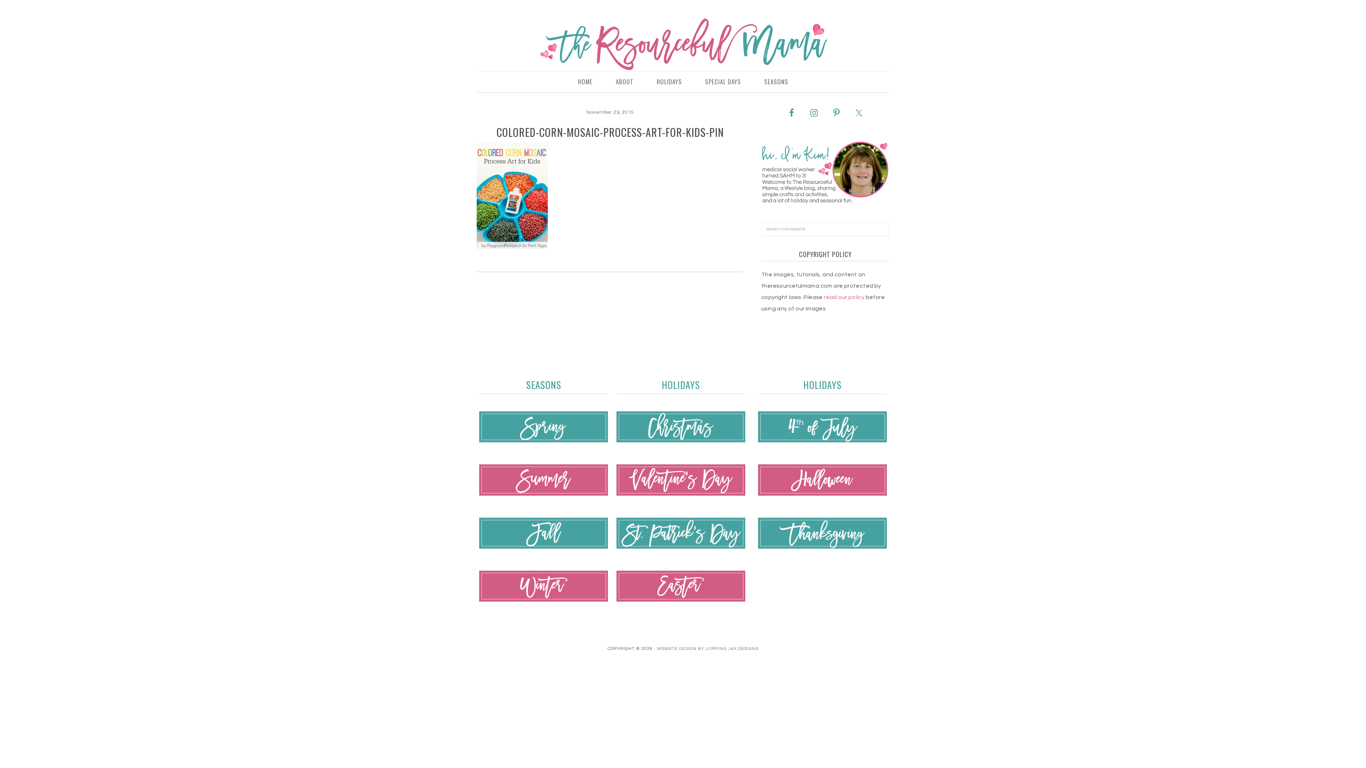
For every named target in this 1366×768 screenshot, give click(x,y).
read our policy (844, 297)
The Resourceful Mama (683, 44)
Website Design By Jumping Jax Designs (707, 648)
